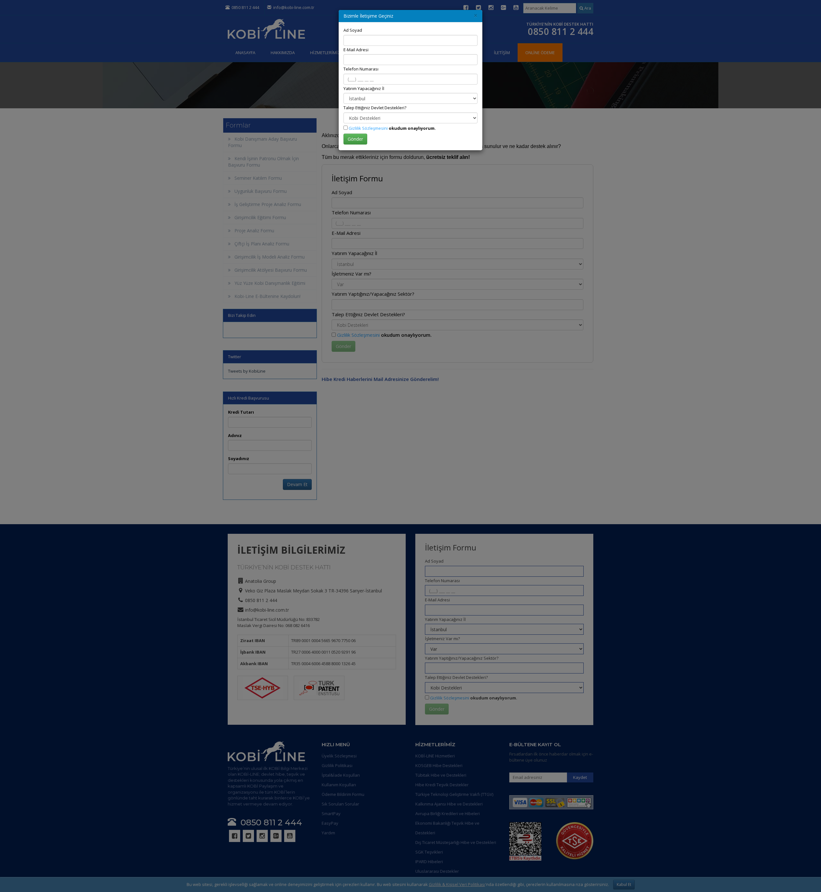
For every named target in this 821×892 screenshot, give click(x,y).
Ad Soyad (352, 30)
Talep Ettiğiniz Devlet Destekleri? (374, 108)
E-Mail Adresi (355, 50)
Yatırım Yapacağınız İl (363, 88)
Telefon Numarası (360, 69)
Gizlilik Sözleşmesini (368, 128)
